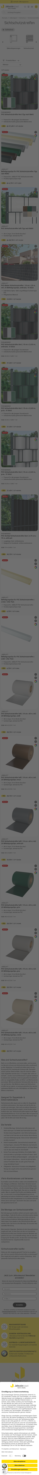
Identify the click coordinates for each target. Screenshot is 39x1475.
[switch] (4, 1472)
